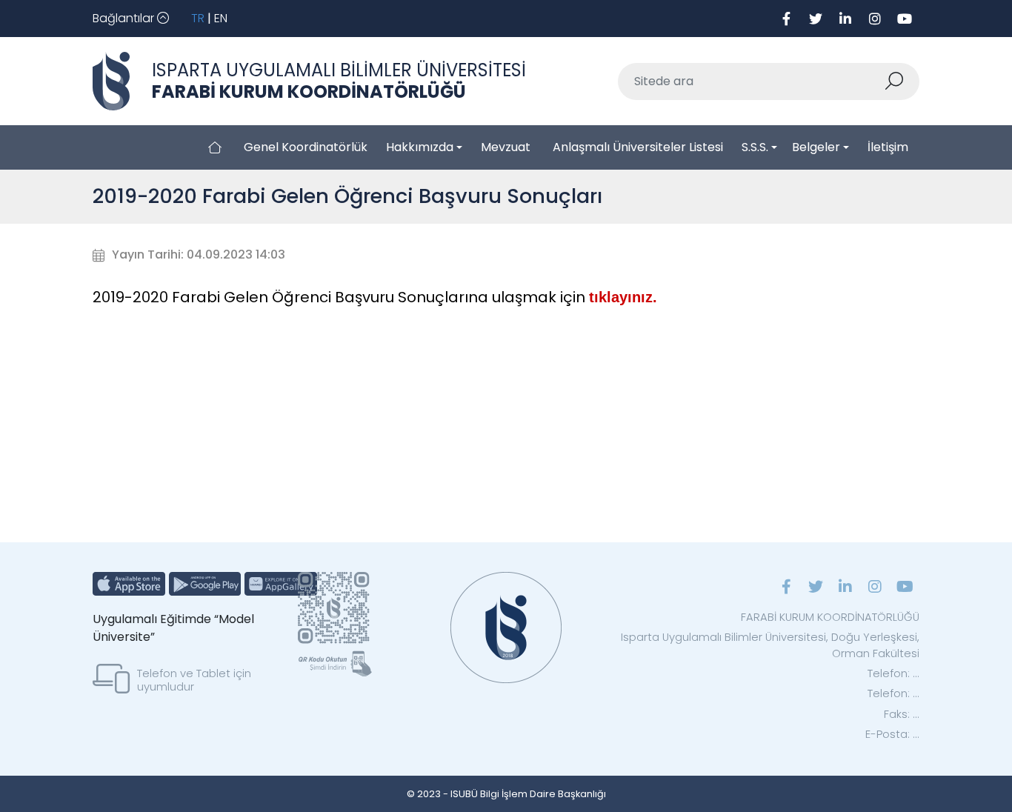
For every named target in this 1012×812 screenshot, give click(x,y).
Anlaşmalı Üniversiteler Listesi (638, 147)
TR (197, 18)
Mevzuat (505, 147)
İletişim (888, 147)
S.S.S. (755, 147)
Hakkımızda (419, 147)
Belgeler (816, 147)
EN (220, 18)
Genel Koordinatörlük (305, 147)
